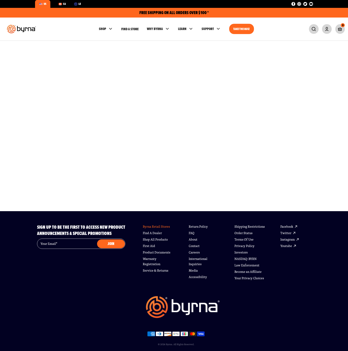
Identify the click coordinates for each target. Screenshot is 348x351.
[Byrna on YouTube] (311, 4)
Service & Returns (155, 270)
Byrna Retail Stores (156, 226)
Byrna (169, 344)
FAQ (191, 233)
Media (193, 270)
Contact (194, 246)
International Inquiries (198, 261)
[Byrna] (182, 309)
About (193, 239)
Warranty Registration (151, 261)
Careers (194, 252)
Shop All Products (155, 239)
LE (80, 4)
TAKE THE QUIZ (241, 29)
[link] (313, 29)
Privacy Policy (244, 246)
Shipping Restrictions (249, 226)
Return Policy (198, 226)
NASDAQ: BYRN (245, 258)
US (45, 4)
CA (64, 4)
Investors (241, 252)
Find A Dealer (152, 233)
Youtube (286, 246)
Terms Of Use (244, 239)
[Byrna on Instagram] (299, 4)
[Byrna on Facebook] (293, 4)
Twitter (286, 233)
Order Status (243, 233)
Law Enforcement (246, 265)
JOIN (111, 244)
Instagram (287, 239)
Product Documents (156, 252)
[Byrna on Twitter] (305, 4)
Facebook (287, 226)
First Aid (149, 246)
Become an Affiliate (248, 271)
